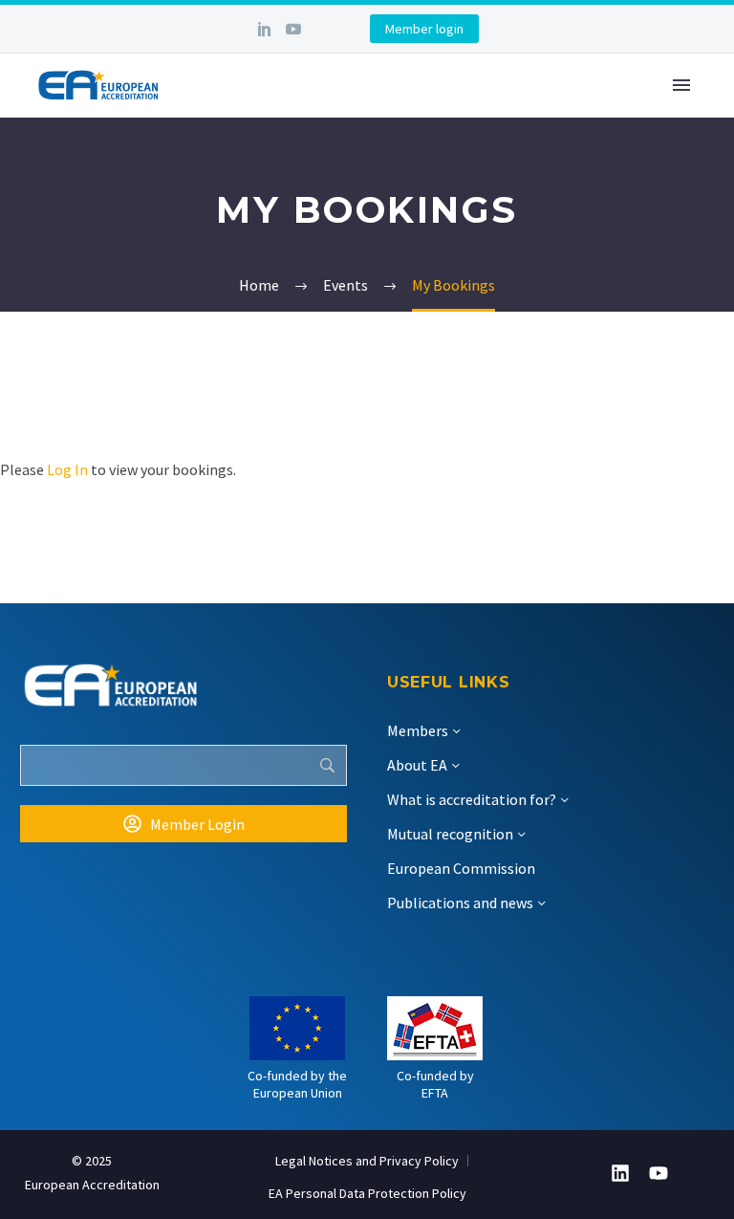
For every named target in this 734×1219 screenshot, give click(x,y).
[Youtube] (658, 1173)
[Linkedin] (620, 1173)
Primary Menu (681, 85)
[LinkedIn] (264, 28)
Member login (424, 28)
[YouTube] (293, 28)
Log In (67, 469)
